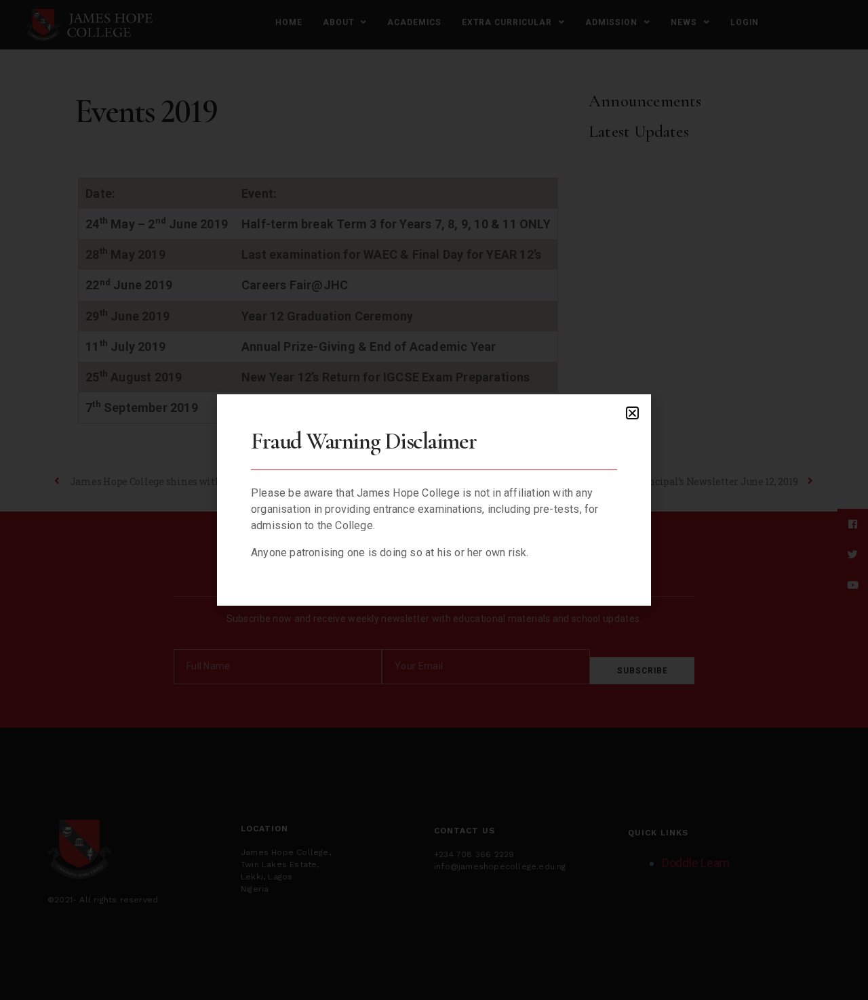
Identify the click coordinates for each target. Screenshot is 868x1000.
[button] (632, 413)
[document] (434, 500)
